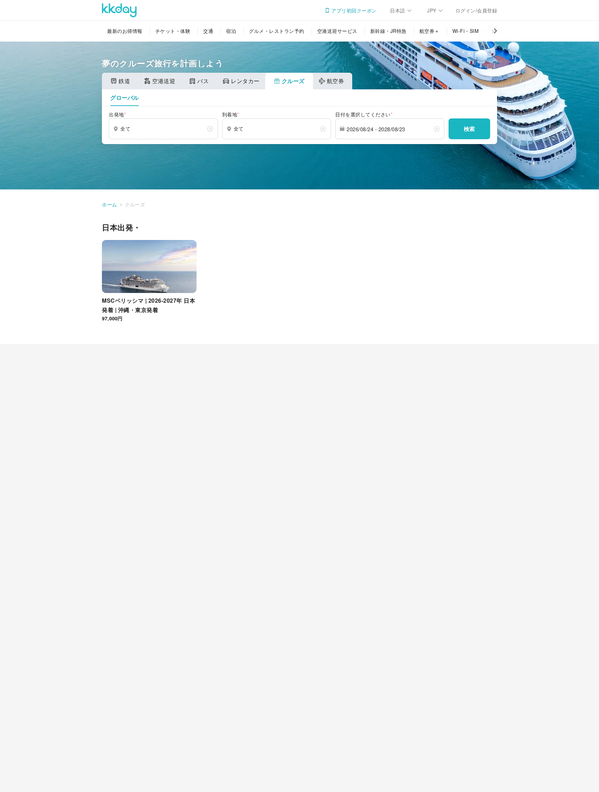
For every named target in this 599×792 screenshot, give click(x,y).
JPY (431, 10)
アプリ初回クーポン (354, 10)
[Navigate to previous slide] (107, 292)
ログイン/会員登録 (476, 10)
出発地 (117, 114)
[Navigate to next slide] (492, 292)
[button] (124, 97)
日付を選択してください (363, 114)
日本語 (397, 10)
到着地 (230, 114)
